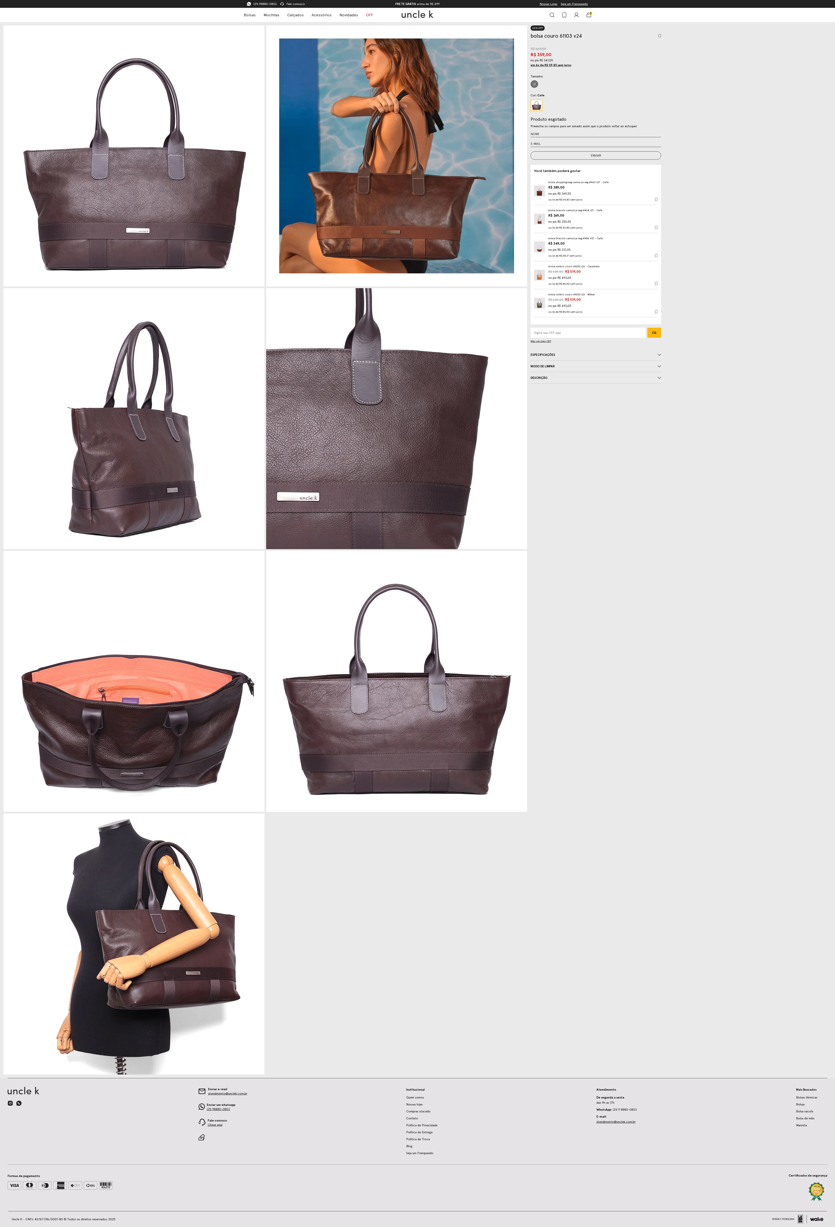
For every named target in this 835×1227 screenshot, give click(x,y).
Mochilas (271, 15)
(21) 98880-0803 (265, 4)
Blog (409, 1146)
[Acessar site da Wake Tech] (816, 1219)
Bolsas (250, 15)
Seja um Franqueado (574, 4)
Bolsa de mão (805, 1118)
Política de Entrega (419, 1132)
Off (369, 15)
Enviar (596, 155)
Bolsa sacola (804, 1111)
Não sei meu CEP (541, 341)
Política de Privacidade (422, 1125)
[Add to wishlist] (659, 35)
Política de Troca (418, 1139)
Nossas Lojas (548, 4)
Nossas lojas (414, 1104)
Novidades (348, 15)
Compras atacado (418, 1111)
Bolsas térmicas (806, 1097)
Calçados (295, 15)
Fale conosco (295, 4)
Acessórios (322, 15)
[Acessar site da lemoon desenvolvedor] (789, 1219)
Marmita (801, 1125)
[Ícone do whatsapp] (19, 1103)
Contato (412, 1118)
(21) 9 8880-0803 (616, 1109)
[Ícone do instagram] (10, 1103)
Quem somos (415, 1097)
